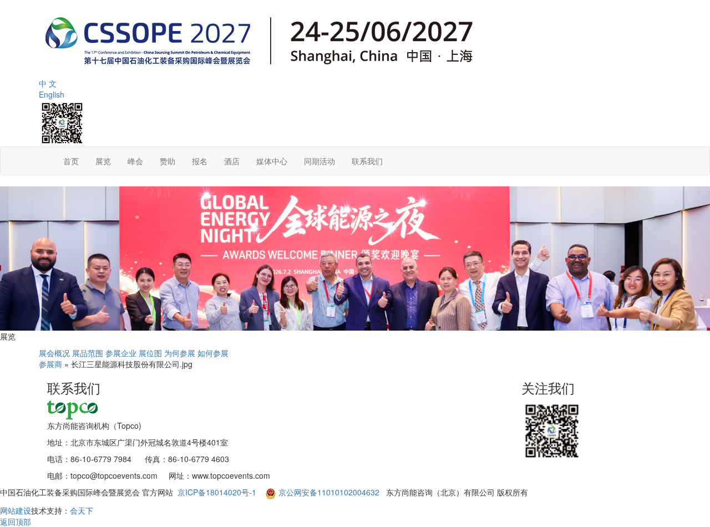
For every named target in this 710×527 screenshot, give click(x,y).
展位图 (150, 352)
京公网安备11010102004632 (328, 492)
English (51, 94)
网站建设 (15, 510)
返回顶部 (15, 521)
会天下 (81, 510)
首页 (71, 160)
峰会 (135, 160)
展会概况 (54, 352)
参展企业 (120, 352)
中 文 (48, 83)
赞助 (167, 160)
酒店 (232, 160)
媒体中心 (271, 160)
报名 (199, 160)
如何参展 (213, 352)
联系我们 (367, 160)
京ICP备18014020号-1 (218, 492)
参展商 (50, 363)
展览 (103, 160)
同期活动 (319, 160)
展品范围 (87, 352)
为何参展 (179, 352)
